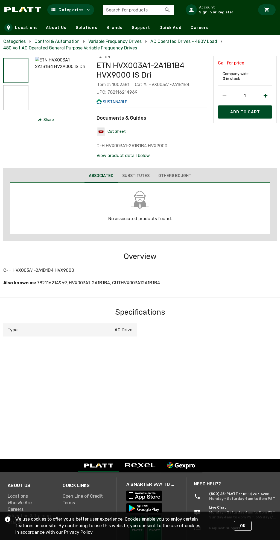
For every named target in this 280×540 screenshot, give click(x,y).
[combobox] (138, 10)
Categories (14, 41)
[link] (30, 496)
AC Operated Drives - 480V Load (183, 41)
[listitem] (218, 10)
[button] (70, 9)
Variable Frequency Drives (115, 41)
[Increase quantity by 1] (265, 95)
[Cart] (267, 9)
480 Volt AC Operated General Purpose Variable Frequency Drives (70, 48)
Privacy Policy (78, 532)
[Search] (167, 10)
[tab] (101, 176)
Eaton (103, 57)
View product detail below (123, 155)
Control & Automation (57, 41)
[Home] (23, 10)
